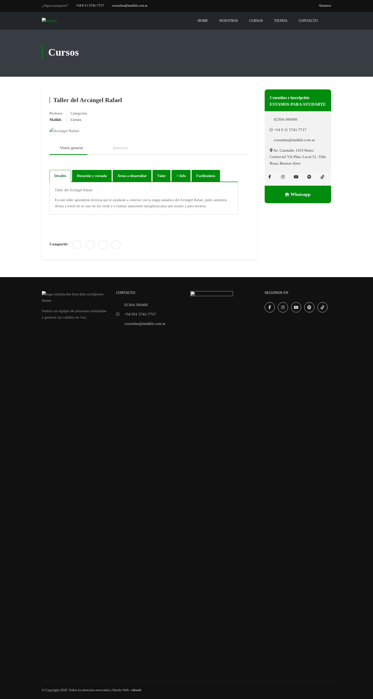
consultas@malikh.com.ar (129, 5)
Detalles (60, 176)
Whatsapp (300, 194)
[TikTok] (322, 177)
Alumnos (325, 5)
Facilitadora (205, 176)
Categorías (79, 113)
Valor (161, 176)
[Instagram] (283, 177)
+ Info (181, 176)
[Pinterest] (116, 244)
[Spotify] (309, 177)
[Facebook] (77, 244)
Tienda (280, 21)
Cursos (256, 21)
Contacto (308, 21)
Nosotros (228, 21)
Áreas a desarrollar (132, 176)
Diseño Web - (126, 690)
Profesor (56, 113)
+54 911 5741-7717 (140, 314)
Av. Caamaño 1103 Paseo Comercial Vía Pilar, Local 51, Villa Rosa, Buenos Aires (298, 156)
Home (203, 21)
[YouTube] (296, 177)
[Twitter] (103, 244)
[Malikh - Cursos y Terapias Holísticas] (61, 21)
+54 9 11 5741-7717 (90, 5)
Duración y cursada (92, 176)
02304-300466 (285, 119)
